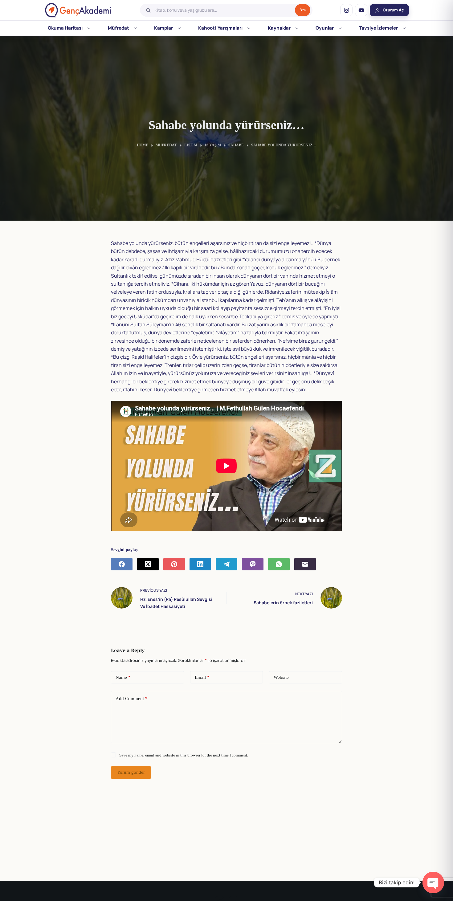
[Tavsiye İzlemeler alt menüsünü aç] (404, 28)
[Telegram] (226, 564)
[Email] (305, 564)
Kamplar (163, 28)
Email (202, 677)
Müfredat (118, 28)
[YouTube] (361, 10)
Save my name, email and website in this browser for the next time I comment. (183, 755)
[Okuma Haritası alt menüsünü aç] (89, 28)
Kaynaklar (279, 28)
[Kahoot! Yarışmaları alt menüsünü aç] (249, 28)
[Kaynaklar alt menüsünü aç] (297, 28)
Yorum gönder (131, 772)
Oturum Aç (393, 10)
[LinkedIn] (200, 564)
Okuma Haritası (65, 28)
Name (123, 677)
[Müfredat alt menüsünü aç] (135, 28)
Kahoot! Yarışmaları (220, 28)
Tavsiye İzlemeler (378, 28)
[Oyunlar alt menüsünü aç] (340, 28)
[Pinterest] (174, 564)
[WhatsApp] (279, 564)
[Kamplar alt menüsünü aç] (179, 28)
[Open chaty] (433, 882)
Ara (303, 10)
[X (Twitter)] (148, 564)
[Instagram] (346, 10)
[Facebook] (122, 564)
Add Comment (132, 698)
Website (281, 677)
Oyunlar (325, 28)
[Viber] (252, 564)
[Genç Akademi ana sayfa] (78, 10)
